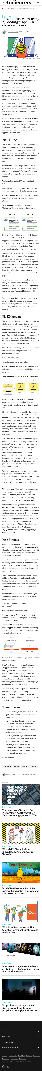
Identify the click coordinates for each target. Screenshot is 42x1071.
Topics (4, 1026)
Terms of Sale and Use (8, 1061)
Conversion (7, 766)
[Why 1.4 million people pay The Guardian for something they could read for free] (21, 911)
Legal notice (36, 1055)
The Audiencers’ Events (9, 1042)
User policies (5, 1058)
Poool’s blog (21, 1055)
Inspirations (6, 16)
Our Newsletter (13, 1055)
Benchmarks (6, 1036)
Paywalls (25, 766)
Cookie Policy (14, 1058)
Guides (16, 766)
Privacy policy (22, 1058)
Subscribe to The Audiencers (23, 1061)
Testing (34, 766)
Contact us (29, 1055)
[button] (3, 3)
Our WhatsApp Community (10, 1047)
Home (3, 8)
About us (4, 1055)
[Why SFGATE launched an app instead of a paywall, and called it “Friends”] (21, 833)
